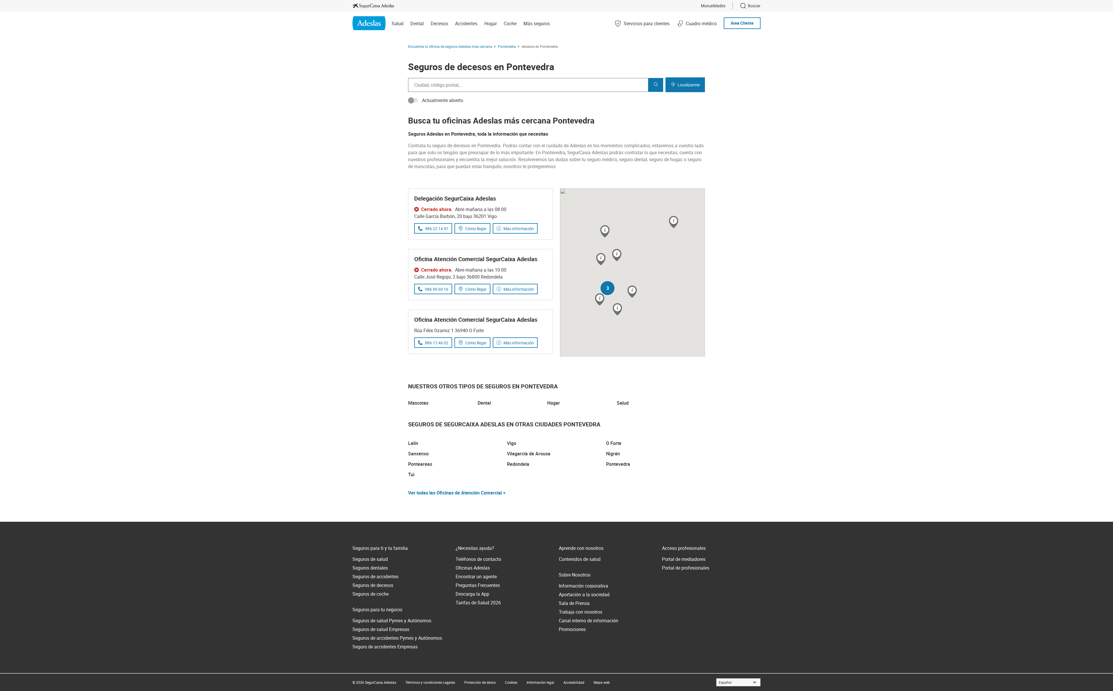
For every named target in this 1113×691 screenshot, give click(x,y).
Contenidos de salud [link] (580, 559)
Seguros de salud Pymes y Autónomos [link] (391, 620)
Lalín (413, 443)
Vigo (511, 443)
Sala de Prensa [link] (574, 603)
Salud (623, 403)
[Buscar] (655, 85)
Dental (484, 403)
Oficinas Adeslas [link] (473, 568)
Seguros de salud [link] (370, 559)
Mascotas (418, 403)
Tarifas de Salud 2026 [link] (478, 602)
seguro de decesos (451, 145)
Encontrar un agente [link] (476, 576)
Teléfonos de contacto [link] (478, 559)
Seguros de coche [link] (370, 594)
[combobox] (528, 85)
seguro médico (602, 159)
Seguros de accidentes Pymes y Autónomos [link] (397, 638)
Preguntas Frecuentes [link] (478, 585)
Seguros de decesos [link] (372, 585)
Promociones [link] (572, 629)
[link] (373, 5)
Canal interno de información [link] (588, 620)
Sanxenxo (418, 453)
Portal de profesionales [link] (685, 568)
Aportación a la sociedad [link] (584, 594)
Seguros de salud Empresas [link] (380, 629)
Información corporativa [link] (583, 586)
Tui (411, 474)
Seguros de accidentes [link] (375, 576)
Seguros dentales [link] (370, 568)
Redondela (518, 464)
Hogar (553, 403)
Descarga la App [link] (472, 594)
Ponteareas (420, 464)
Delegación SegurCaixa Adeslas (455, 198)
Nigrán (613, 453)
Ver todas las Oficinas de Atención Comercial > (456, 493)
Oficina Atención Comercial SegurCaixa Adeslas (475, 259)
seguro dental (633, 159)
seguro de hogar (665, 159)
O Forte (613, 443)
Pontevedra (618, 464)
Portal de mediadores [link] (683, 559)
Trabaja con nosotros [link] (580, 612)
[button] (616, 255)
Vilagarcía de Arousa (528, 453)
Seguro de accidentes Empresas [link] (385, 646)
